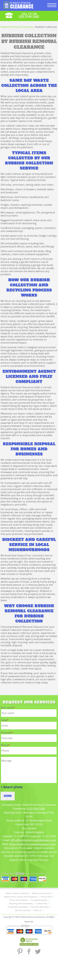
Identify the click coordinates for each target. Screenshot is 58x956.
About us (37, 910)
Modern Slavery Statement (17, 893)
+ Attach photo (12, 787)
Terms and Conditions (18, 900)
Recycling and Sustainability (21, 903)
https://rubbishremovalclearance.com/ (32, 844)
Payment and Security (41, 893)
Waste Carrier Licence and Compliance (20, 896)
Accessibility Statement (18, 907)
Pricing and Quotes (39, 900)
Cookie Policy (41, 903)
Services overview (22, 910)
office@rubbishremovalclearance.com (33, 840)
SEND (8, 796)
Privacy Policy (46, 896)
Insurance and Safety (40, 907)
